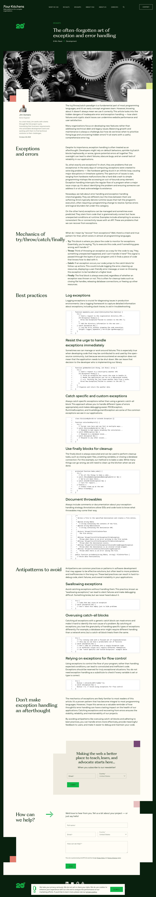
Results (66, 7)
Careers (114, 7)
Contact (146, 7)
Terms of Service (112, 858)
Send (71, 866)
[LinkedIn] (67, 883)
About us (102, 7)
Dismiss (116, 889)
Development (71, 41)
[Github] (77, 883)
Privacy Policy (101, 858)
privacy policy (91, 892)
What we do (53, 7)
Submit (73, 785)
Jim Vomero (25, 114)
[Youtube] (72, 883)
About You (90, 7)
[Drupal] (83, 883)
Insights (77, 7)
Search (124, 8)
